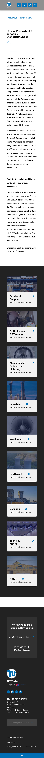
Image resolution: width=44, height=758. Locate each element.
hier (22, 248)
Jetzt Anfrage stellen (19, 637)
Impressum (11, 742)
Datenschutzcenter (15, 737)
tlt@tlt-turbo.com (22, 710)
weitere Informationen (20, 302)
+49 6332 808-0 (22, 712)
